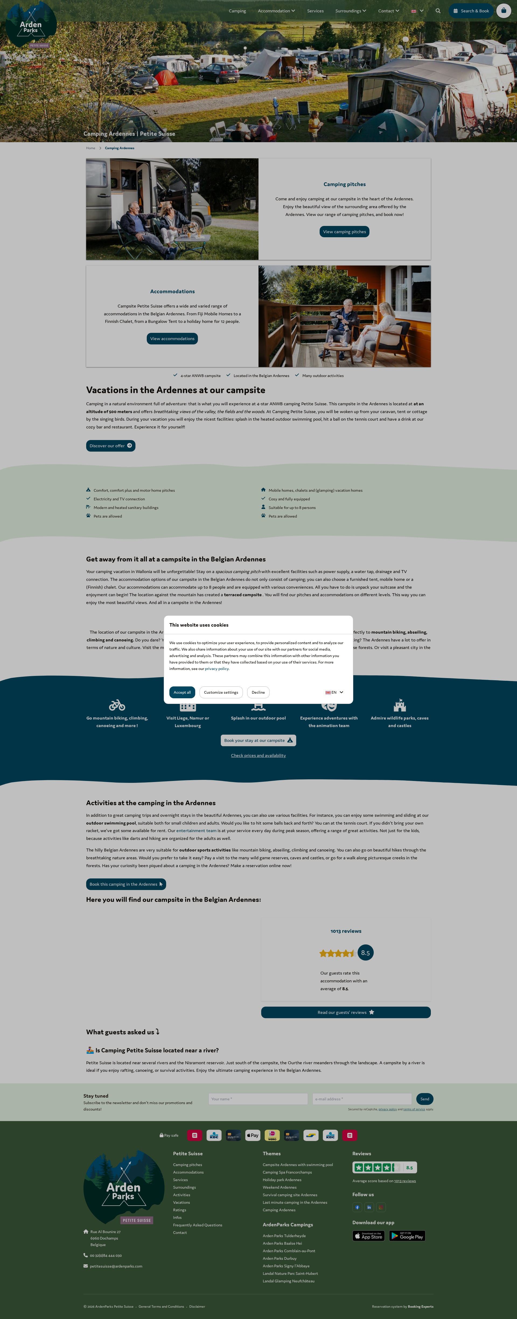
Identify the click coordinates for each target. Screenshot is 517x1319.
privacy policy (217, 668)
